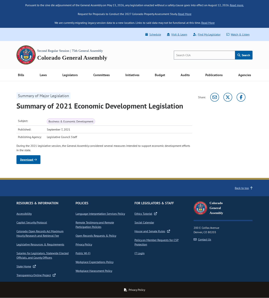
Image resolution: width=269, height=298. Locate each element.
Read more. (237, 5)
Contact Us (204, 239)
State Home (23, 266)
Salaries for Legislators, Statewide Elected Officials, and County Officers (42, 255)
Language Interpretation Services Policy (100, 213)
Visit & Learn (179, 34)
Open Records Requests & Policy (96, 235)
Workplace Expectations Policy (94, 262)
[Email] (214, 97)
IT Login (139, 253)
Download (27, 159)
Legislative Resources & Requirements (40, 244)
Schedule (155, 34)
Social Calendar (144, 222)
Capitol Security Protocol (31, 222)
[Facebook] (241, 97)
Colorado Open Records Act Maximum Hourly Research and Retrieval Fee (39, 233)
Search (245, 55)
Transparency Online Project (33, 275)
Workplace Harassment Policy (94, 271)
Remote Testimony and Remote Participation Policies (95, 225)
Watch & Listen (240, 34)
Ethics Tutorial (143, 213)
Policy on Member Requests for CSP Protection (156, 242)
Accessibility (24, 213)
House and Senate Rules (149, 231)
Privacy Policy (84, 244)
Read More (184, 14)
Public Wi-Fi (83, 253)
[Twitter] (227, 97)
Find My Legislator (209, 34)
